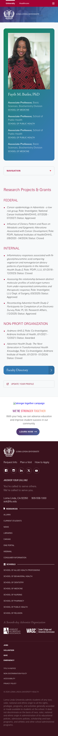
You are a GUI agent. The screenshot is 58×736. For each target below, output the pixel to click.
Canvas (7, 539)
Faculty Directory (17, 370)
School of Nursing (13, 595)
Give (6, 655)
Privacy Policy (10, 683)
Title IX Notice (10, 668)
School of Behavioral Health (18, 576)
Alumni (7, 515)
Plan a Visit (26, 462)
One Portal (9, 545)
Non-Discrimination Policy (15, 673)
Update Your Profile (22, 384)
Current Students (13, 521)
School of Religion (13, 613)
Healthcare (24, 3)
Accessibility (9, 678)
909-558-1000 (39, 498)
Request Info (10, 462)
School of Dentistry (14, 582)
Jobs (6, 645)
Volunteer (9, 650)
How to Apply (42, 462)
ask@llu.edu (10, 501)
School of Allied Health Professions (22, 570)
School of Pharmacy (14, 601)
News (6, 527)
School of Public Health (21, 123)
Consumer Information (15, 557)
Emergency (9, 660)
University (10, 3)
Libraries (8, 533)
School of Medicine (18, 110)
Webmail (8, 551)
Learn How (26, 431)
